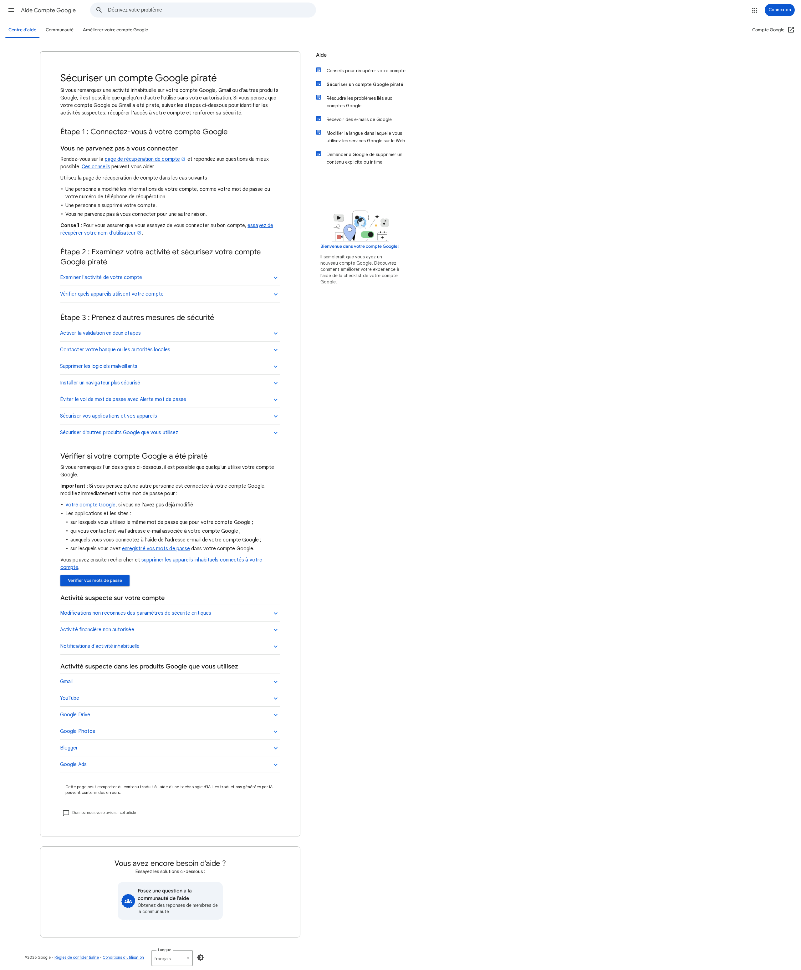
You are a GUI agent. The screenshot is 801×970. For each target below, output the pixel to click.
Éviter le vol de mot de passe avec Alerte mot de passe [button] (123, 399)
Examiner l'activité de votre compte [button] (101, 277)
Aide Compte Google (48, 10)
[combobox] (212, 10)
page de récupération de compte (142, 159)
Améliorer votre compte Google (115, 30)
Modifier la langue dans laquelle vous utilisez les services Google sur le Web (366, 137)
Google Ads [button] (73, 764)
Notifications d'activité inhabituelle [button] (100, 646)
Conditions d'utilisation (123, 957)
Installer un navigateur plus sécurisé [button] (100, 383)
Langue (164, 949)
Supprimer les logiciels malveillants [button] (98, 366)
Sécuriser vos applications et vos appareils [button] (108, 416)
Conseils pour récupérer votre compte (366, 71)
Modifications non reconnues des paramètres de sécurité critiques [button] (135, 613)
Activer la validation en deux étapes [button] (100, 333)
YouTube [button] (69, 698)
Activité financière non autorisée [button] (97, 630)
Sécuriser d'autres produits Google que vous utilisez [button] (119, 432)
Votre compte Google (90, 505)
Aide (321, 55)
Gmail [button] (66, 681)
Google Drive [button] (75, 715)
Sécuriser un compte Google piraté (365, 84)
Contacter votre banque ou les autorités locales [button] (115, 350)
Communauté (60, 30)
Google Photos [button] (77, 731)
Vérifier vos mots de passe (95, 580)
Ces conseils (96, 167)
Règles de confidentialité (76, 957)
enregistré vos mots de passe (156, 549)
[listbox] (172, 958)
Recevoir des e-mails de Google (359, 119)
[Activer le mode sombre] (200, 957)
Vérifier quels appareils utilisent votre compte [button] (112, 294)
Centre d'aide (22, 30)
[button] (11, 10)
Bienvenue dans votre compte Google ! (360, 246)
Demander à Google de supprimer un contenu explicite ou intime (364, 158)
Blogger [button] (69, 748)
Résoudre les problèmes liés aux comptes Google (359, 102)
